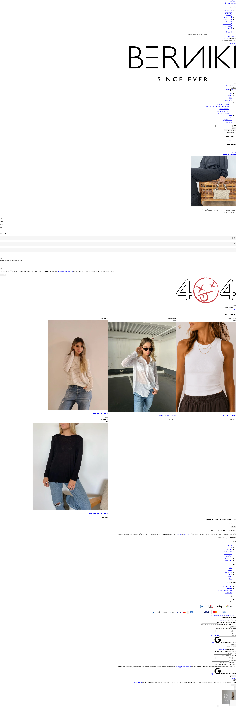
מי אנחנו (230, 545)
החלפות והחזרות (228, 552)
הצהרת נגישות (228, 558)
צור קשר (234, 153)
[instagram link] (231, 602)
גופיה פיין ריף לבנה (229, 415)
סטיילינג (230, 102)
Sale (231, 118)
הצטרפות (3, 275)
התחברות (233, 85)
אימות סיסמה (232, 662)
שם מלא (2, 216)
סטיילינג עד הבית (224, 109)
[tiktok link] (231, 597)
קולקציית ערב (228, 100)
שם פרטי (233, 653)
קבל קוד (233, 626)
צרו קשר (230, 547)
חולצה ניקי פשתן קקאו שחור (98, 513)
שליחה (233, 526)
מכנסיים (230, 96)
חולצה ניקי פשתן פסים (100, 413)
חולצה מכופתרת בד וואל (167, 415)
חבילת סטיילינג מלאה (223, 104)
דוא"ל (234, 631)
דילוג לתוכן (233, 1)
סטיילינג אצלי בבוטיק (223, 111)
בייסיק (230, 141)
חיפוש (234, 126)
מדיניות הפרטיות (69, 271)
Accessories (228, 122)
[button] (230, 3)
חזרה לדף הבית (232, 309)
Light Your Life (227, 120)
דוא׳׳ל (234, 523)
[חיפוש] (235, 83)
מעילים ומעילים (228, 572)
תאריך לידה (3, 234)
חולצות (230, 98)
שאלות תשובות (228, 554)
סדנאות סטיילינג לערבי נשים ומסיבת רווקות (217, 107)
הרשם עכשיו (223, 620)
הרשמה (228, 85)
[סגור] (234, 680)
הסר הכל (226, 39)
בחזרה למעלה (232, 678)
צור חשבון (232, 676)
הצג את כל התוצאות (230, 130)
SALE (230, 579)
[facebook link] (231, 599)
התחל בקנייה (232, 43)
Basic (230, 115)
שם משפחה (233, 656)
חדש (231, 93)
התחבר (233, 644)
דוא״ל (1, 228)
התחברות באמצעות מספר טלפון (227, 624)
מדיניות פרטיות (228, 560)
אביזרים (230, 577)
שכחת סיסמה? (215, 635)
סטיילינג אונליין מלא (223, 113)
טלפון (1, 222)
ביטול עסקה (229, 556)
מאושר (233, 685)
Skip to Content (231, 32)
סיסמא (234, 633)
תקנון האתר (61, 271)
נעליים (230, 574)
